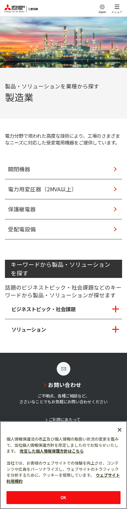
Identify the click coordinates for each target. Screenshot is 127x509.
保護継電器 (22, 209)
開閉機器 (19, 169)
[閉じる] (119, 430)
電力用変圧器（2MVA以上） (42, 189)
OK (63, 497)
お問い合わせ (64, 385)
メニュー (116, 12)
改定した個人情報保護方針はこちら (52, 451)
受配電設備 (22, 229)
